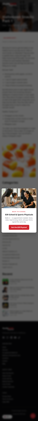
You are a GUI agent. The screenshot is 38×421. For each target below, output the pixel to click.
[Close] (33, 191)
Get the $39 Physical (19, 227)
